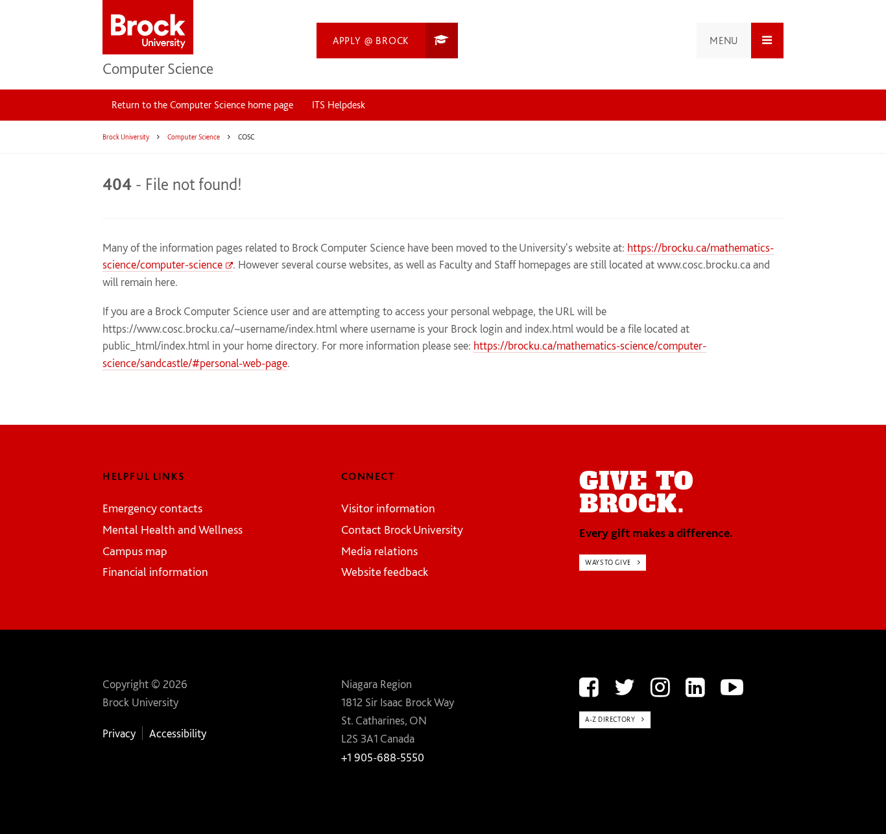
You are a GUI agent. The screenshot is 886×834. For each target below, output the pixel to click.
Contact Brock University (402, 529)
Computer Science (157, 68)
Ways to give (608, 562)
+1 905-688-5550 (382, 757)
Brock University (125, 136)
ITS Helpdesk (338, 105)
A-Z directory (610, 719)
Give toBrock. (636, 492)
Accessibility (177, 733)
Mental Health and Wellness (172, 529)
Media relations (379, 550)
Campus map (134, 550)
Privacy (119, 733)
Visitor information (388, 508)
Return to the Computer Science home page (202, 105)
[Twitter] (624, 687)
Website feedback (384, 571)
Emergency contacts (152, 508)
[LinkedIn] (695, 687)
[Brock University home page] (147, 28)
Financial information (155, 571)
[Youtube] (732, 687)
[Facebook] (589, 687)
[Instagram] (660, 687)
